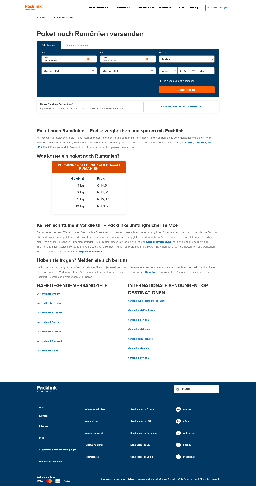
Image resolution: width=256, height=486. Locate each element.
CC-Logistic (180, 142)
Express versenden (90, 251)
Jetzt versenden (186, 89)
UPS (39, 147)
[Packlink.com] (34, 8)
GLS (203, 142)
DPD (197, 142)
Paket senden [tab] (48, 45)
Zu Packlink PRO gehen (218, 8)
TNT (210, 142)
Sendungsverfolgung (158, 241)
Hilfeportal (149, 271)
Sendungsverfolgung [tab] (77, 45)
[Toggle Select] (93, 59)
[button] (99, 7)
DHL (190, 142)
